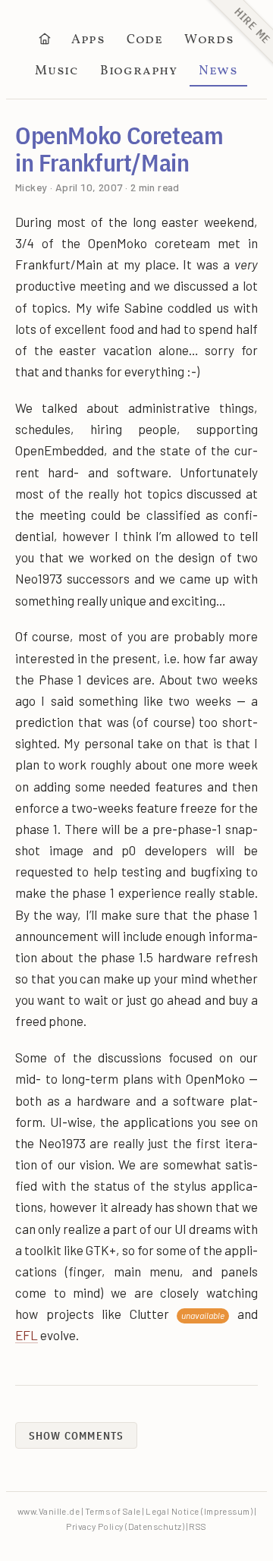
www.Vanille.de (48, 1511)
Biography (138, 71)
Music (57, 71)
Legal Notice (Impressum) (199, 1511)
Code (145, 40)
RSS (197, 1526)
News (218, 71)
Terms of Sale (113, 1511)
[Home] (44, 41)
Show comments (76, 1436)
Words (209, 40)
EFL (26, 1334)
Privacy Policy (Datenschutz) (125, 1526)
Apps (88, 40)
